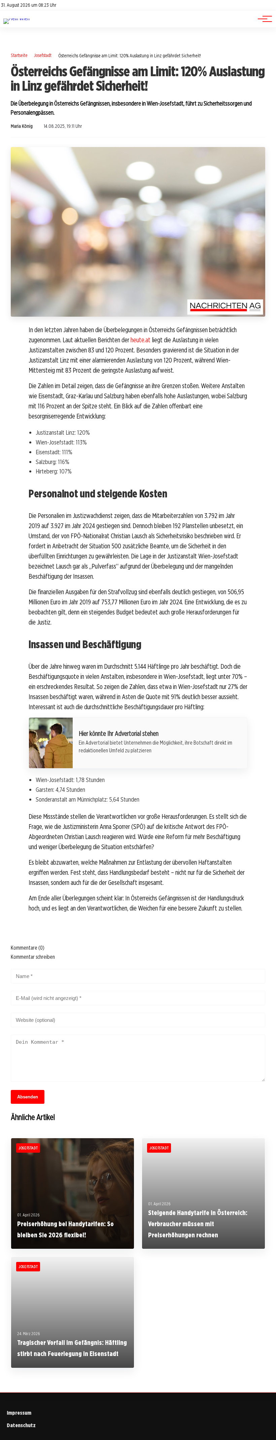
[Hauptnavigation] (262, 19)
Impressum (19, 1413)
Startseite (19, 55)
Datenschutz (21, 1425)
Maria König (22, 126)
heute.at (140, 340)
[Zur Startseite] (16, 18)
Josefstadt (42, 55)
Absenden (27, 1096)
